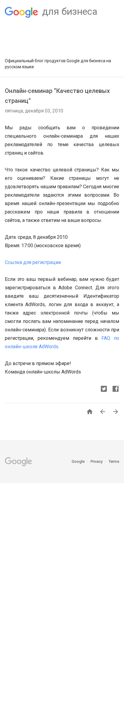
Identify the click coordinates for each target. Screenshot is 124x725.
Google (78, 461)
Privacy (97, 461)
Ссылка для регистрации (33, 262)
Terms (114, 461)
